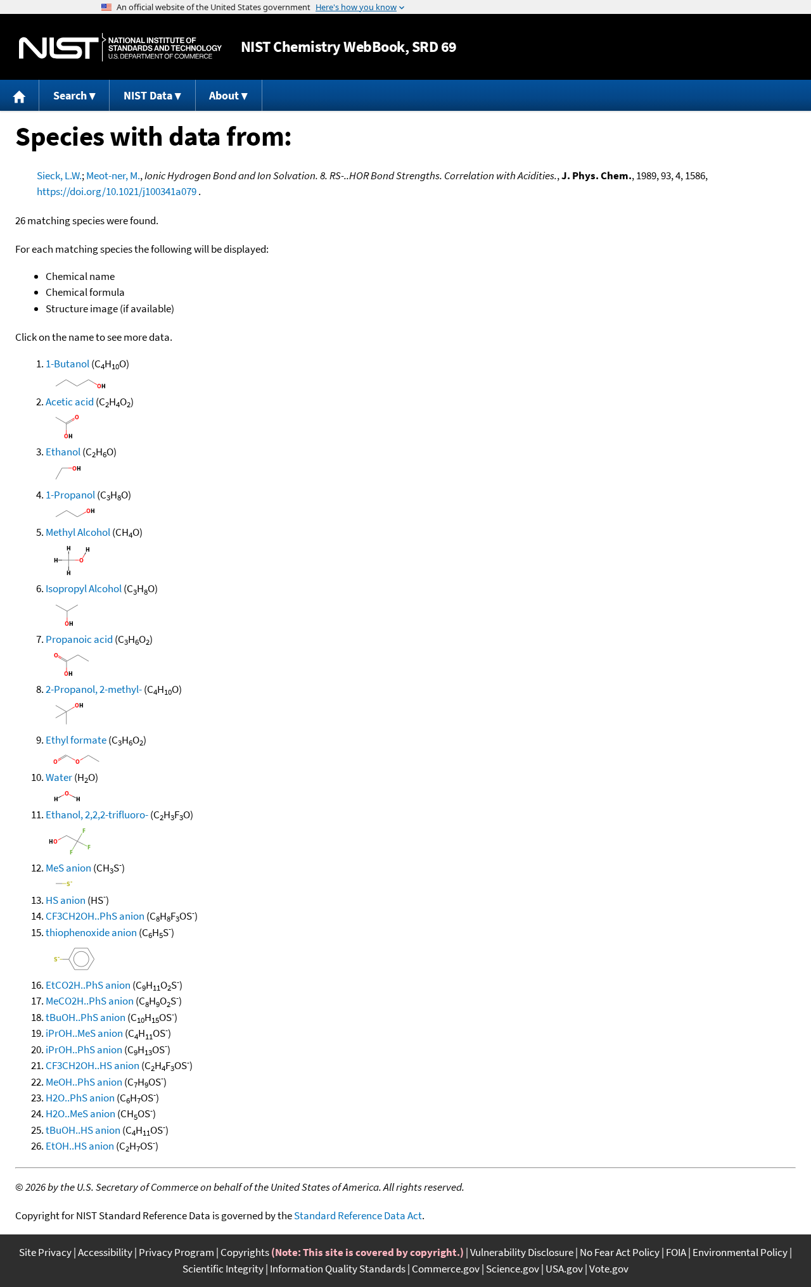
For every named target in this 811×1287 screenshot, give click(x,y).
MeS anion (68, 868)
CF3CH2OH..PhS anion (95, 916)
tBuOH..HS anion (83, 1130)
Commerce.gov (446, 1269)
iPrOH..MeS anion (84, 1033)
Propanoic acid (79, 639)
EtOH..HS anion (80, 1146)
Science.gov (512, 1269)
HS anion (66, 900)
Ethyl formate (76, 740)
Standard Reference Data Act (358, 1215)
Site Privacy (45, 1252)
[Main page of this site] (19, 95)
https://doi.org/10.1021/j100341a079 (116, 191)
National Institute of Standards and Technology (120, 47)
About (224, 95)
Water (59, 777)
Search (70, 95)
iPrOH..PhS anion (84, 1049)
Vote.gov (609, 1269)
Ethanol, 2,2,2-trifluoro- (97, 814)
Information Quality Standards (338, 1269)
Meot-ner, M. (113, 175)
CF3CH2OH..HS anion (92, 1065)
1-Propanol (70, 495)
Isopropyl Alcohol (84, 588)
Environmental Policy (740, 1252)
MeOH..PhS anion (84, 1082)
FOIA (676, 1252)
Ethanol (63, 452)
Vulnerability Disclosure (521, 1252)
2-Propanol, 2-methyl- (94, 689)
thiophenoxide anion (91, 932)
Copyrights (244, 1252)
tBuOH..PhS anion (85, 1017)
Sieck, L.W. (59, 175)
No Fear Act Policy (620, 1252)
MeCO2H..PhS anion (90, 1001)
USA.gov (564, 1269)
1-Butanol (67, 364)
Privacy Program (176, 1252)
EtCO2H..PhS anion (88, 985)
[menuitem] (19, 95)
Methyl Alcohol (78, 532)
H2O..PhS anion (80, 1098)
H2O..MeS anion (80, 1113)
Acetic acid (70, 402)
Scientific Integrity (223, 1269)
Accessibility (105, 1252)
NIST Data (148, 95)
